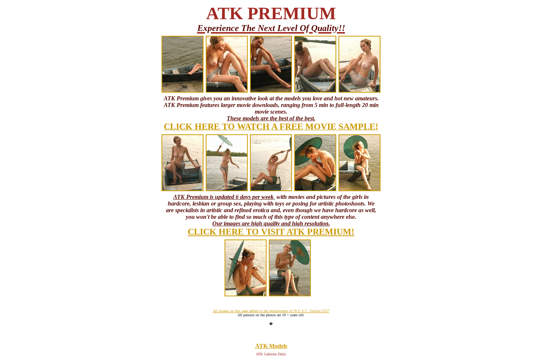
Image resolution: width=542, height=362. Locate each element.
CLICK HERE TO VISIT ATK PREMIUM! (271, 232)
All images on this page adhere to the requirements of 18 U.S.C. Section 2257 (271, 311)
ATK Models (271, 346)
